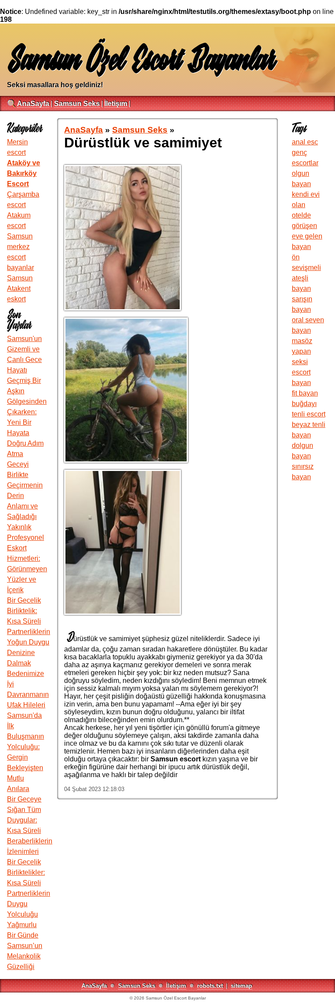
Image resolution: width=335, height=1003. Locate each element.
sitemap (241, 986)
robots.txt (210, 986)
